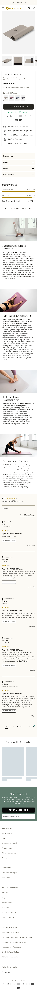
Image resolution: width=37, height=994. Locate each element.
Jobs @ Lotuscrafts (9, 912)
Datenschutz (6, 868)
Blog (3, 898)
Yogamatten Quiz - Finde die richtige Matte (17, 937)
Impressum (6, 878)
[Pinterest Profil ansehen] (9, 972)
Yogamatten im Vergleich (10, 932)
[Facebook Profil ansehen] (2, 972)
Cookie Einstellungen (9, 873)
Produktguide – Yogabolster (11, 947)
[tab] (27, 515)
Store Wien (5, 907)
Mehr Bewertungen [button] (9, 540)
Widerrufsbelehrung (9, 853)
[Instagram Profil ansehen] (6, 972)
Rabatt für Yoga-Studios (10, 952)
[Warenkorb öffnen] (34, 8)
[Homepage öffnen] (13, 8)
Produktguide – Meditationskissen (14, 942)
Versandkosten (24, 88)
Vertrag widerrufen (8, 858)
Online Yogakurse (8, 917)
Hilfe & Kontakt (7, 833)
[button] (6, 727)
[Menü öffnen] (2, 8)
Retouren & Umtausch (9, 843)
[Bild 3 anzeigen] (29, 61)
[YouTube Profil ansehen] (12, 972)
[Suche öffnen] (29, 8)
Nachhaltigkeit (7, 903)
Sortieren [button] (5, 509)
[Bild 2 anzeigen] (18, 61)
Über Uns (5, 893)
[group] (18, 498)
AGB (3, 863)
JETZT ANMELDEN (18, 810)
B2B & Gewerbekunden (10, 957)
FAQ (3, 838)
